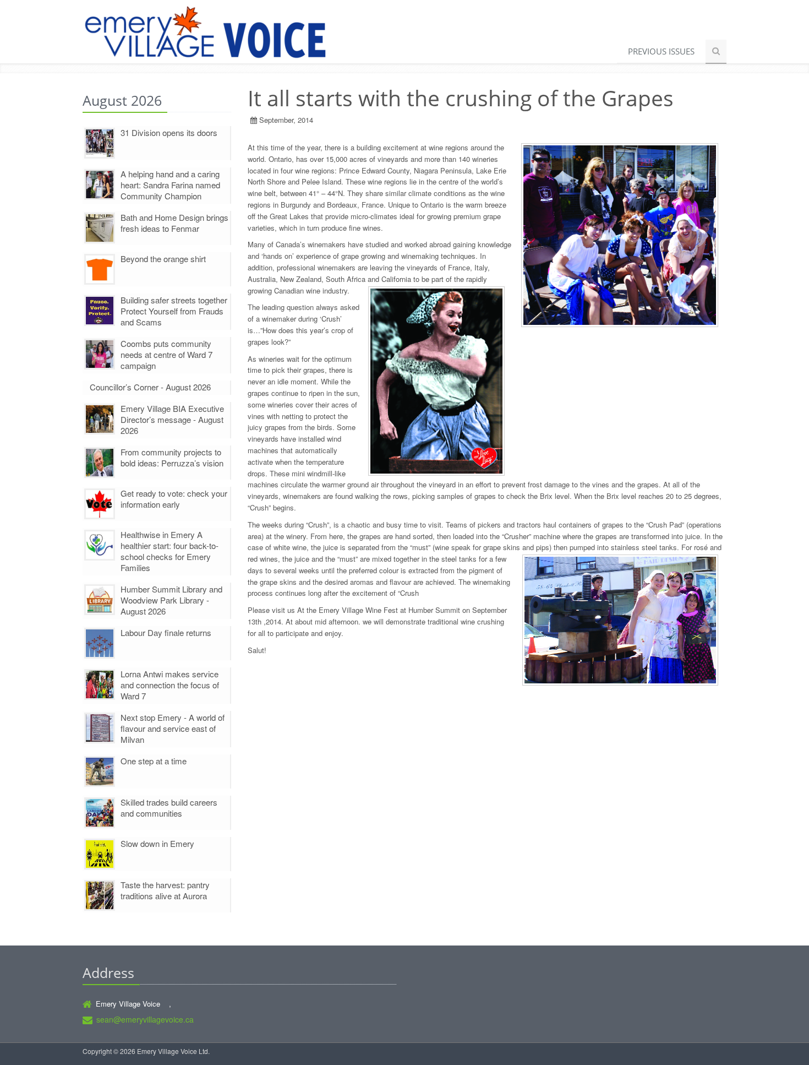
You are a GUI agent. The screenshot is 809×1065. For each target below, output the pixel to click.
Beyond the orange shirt (163, 258)
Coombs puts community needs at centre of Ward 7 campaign (166, 354)
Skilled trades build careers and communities (169, 807)
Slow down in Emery (157, 843)
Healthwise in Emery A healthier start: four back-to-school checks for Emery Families (169, 551)
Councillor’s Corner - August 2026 (150, 387)
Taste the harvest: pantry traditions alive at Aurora (165, 890)
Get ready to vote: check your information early (174, 498)
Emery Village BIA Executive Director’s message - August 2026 (172, 419)
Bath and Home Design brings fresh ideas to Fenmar (174, 222)
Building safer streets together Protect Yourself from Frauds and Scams (174, 311)
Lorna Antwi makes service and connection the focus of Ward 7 (170, 685)
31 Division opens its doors (169, 132)
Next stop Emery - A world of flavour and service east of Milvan (173, 728)
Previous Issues (661, 51)
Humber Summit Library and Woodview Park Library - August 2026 (171, 600)
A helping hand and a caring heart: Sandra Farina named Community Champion (170, 185)
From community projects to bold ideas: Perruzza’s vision (172, 457)
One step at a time (154, 761)
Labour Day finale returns (166, 632)
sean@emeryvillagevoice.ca (145, 1019)
